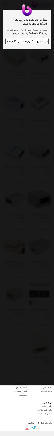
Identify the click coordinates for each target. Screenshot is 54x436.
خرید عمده (23, 395)
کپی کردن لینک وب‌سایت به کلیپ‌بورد (27, 41)
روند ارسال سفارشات (44, 413)
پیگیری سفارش (46, 406)
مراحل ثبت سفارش (44, 410)
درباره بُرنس (47, 387)
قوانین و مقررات (21, 391)
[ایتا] (20, 428)
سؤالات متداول (21, 387)
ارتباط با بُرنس (46, 391)
